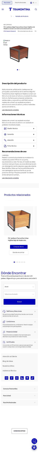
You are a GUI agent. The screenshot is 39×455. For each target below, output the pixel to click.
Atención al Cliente (10, 356)
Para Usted (7, 2)
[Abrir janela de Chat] (34, 441)
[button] (34, 447)
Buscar (19, 302)
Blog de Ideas (8, 361)
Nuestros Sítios (8, 366)
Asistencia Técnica (9, 371)
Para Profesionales (20, 2)
